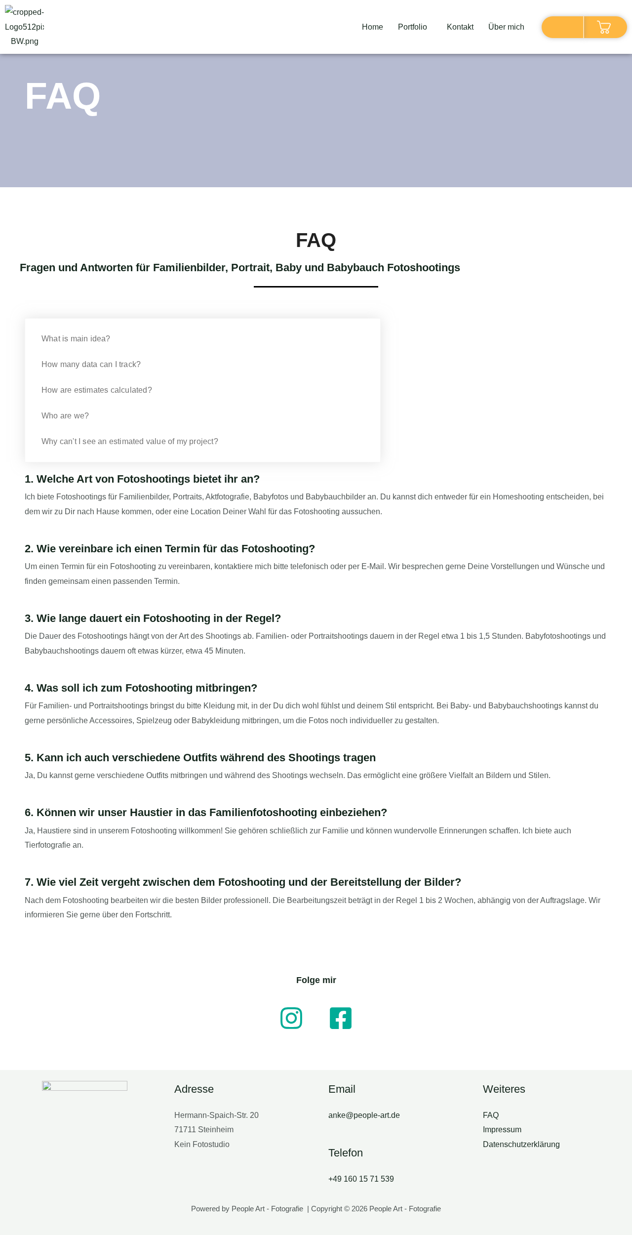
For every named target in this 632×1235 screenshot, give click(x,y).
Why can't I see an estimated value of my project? (129, 441)
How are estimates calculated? (96, 390)
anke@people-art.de (364, 1115)
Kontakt (460, 27)
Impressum (502, 1129)
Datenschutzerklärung (521, 1144)
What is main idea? (76, 338)
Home (372, 27)
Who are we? (65, 416)
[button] (415, 27)
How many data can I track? (91, 364)
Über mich (506, 27)
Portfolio (412, 27)
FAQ (491, 1115)
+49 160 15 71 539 (361, 1179)
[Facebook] (340, 1018)
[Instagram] (291, 1018)
